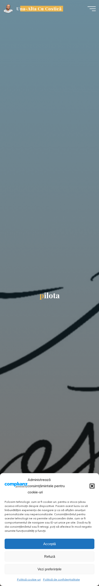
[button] (92, 486)
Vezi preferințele (49, 569)
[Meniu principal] (91, 8)
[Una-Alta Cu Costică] (8, 8)
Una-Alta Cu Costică (39, 8)
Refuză (49, 556)
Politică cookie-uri (29, 579)
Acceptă (49, 544)
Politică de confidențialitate (61, 579)
